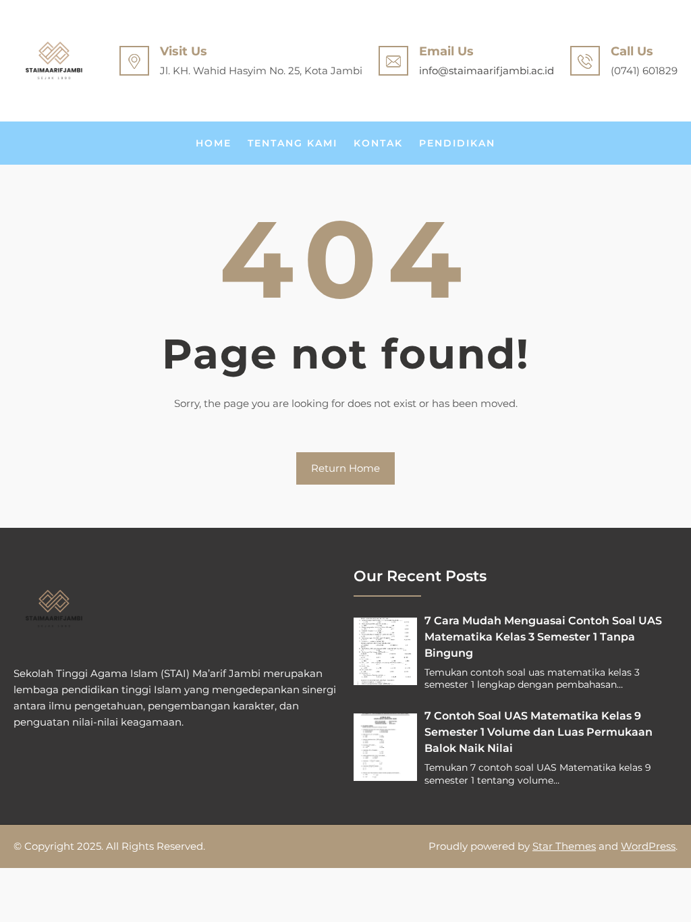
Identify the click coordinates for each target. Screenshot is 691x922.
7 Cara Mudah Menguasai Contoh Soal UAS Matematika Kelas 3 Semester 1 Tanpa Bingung (543, 636)
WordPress (648, 846)
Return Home (345, 468)
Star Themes (564, 846)
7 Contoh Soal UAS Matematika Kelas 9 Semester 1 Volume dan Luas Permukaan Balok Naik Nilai (538, 732)
